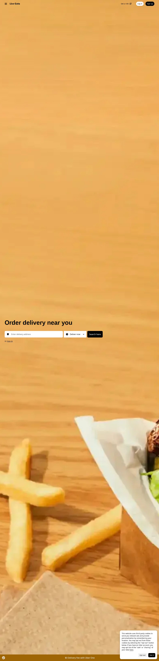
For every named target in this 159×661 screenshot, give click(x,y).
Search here (95, 334)
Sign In (10, 341)
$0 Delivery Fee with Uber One (80, 657)
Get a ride (125, 4)
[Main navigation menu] (6, 4)
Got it (152, 655)
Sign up (150, 4)
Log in (139, 4)
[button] (75, 334)
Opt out (142, 655)
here (131, 650)
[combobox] (35, 334)
